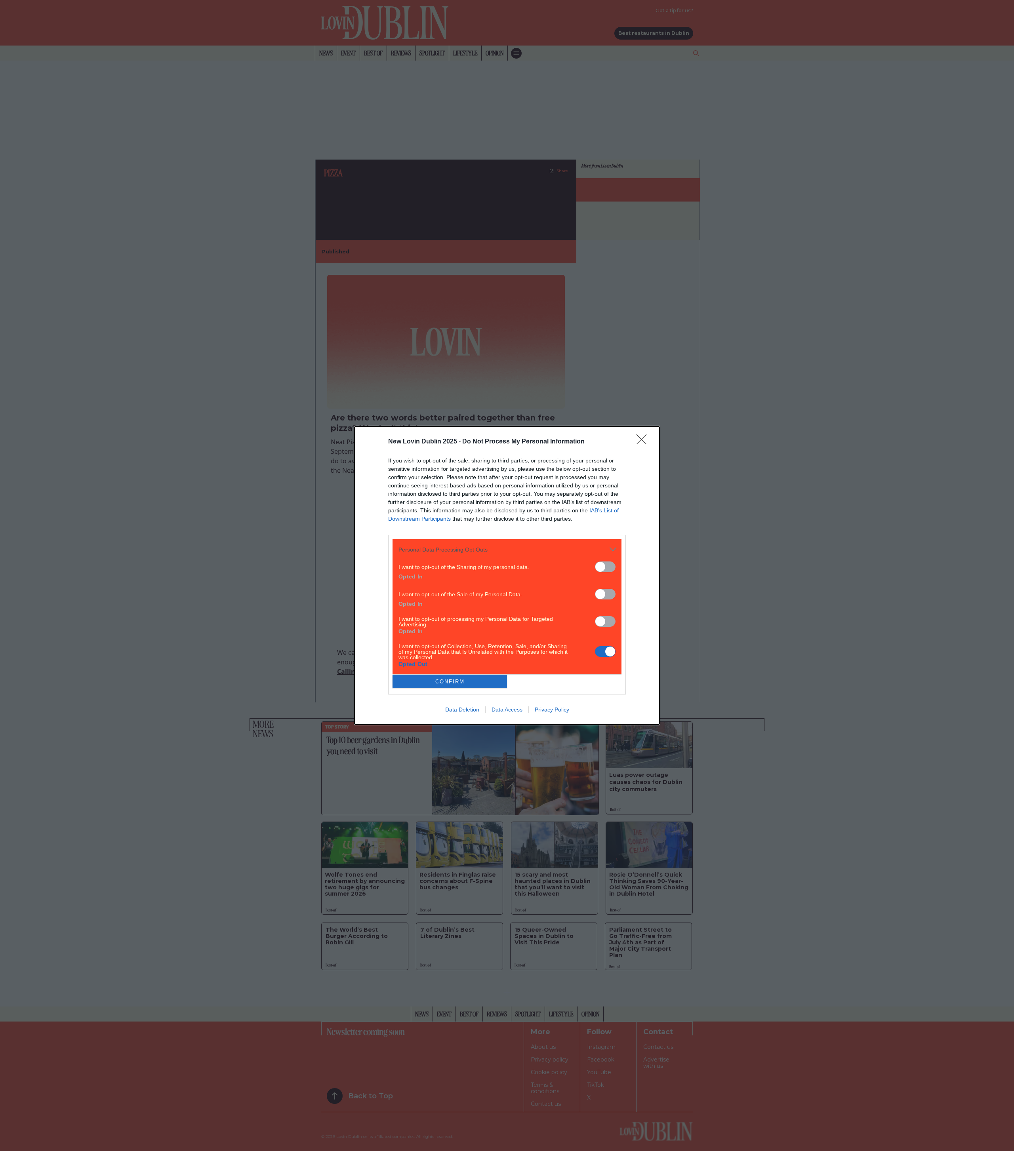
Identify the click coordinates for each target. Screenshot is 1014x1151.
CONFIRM (450, 682)
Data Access (507, 709)
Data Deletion (462, 709)
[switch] (605, 566)
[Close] (644, 441)
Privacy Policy (552, 709)
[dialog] (507, 575)
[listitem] (507, 549)
